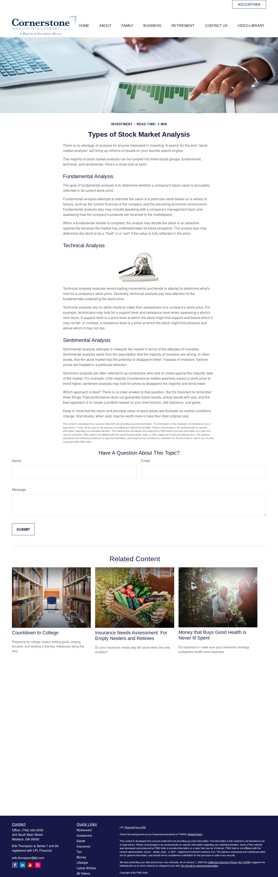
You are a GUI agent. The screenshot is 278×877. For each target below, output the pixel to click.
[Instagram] (38, 865)
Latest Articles (86, 868)
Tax (79, 851)
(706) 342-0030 (32, 830)
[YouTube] (30, 865)
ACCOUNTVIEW (249, 4)
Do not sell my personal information (199, 865)
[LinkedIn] (22, 865)
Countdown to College (35, 632)
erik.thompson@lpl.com (28, 858)
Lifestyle (82, 862)
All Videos (83, 873)
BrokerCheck (195, 834)
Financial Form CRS (135, 827)
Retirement (84, 830)
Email (145, 460)
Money (81, 857)
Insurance (83, 846)
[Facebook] (15, 865)
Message (19, 489)
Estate (81, 841)
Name (16, 460)
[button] (84, 25)
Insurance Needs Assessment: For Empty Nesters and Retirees (131, 635)
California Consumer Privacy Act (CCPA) (229, 862)
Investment (84, 835)
